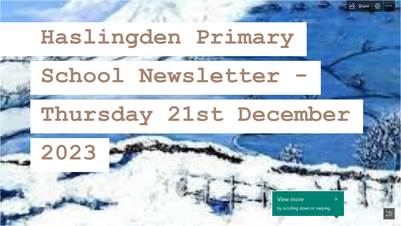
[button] (359, 6)
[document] (200, 113)
